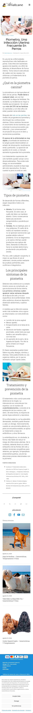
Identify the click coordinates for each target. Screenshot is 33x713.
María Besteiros (8, 53)
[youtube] (18, 514)
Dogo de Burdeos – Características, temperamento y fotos (14, 558)
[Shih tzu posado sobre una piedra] (16, 566)
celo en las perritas (19, 115)
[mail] (23, 514)
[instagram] (10, 514)
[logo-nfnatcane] (13, 3)
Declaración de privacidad (18, 710)
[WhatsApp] (15, 504)
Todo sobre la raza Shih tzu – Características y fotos (13, 600)
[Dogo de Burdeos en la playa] (16, 524)
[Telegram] (20, 504)
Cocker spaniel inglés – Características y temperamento (16, 642)
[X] (9, 504)
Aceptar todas (16, 696)
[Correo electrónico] (26, 504)
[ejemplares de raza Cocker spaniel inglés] (16, 609)
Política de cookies (6, 710)
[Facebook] (4, 504)
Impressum (28, 710)
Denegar (16, 701)
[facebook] (14, 514)
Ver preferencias (16, 706)
